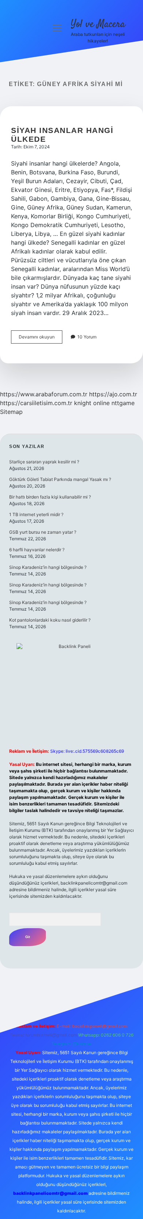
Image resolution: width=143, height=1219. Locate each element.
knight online (92, 403)
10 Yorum (86, 337)
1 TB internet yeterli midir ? (36, 514)
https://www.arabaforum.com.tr (43, 394)
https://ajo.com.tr (113, 394)
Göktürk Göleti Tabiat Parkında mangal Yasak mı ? (60, 479)
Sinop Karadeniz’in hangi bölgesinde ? (48, 567)
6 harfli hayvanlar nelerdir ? (37, 549)
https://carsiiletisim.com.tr (36, 403)
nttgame (123, 403)
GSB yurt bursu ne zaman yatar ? (42, 532)
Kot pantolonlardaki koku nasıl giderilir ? (50, 620)
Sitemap (11, 411)
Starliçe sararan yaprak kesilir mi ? (44, 461)
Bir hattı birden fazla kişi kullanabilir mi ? (50, 497)
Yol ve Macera (98, 24)
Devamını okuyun (40, 339)
